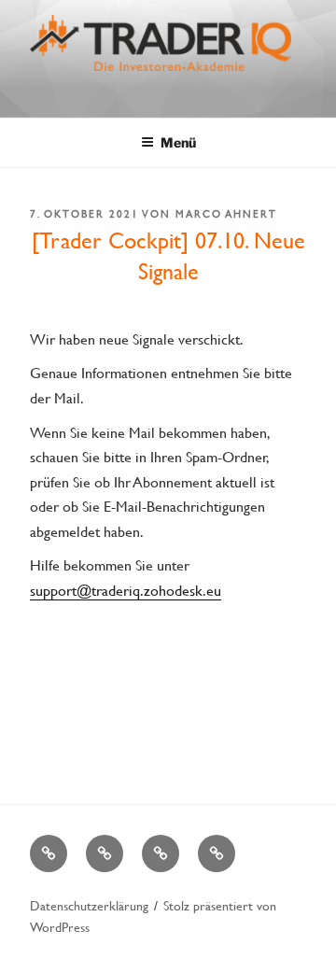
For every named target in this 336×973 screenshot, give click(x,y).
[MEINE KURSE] (48, 853)
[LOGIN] (216, 853)
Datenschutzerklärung (89, 905)
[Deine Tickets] (160, 853)
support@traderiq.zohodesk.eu (125, 589)
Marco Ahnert (226, 213)
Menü (178, 142)
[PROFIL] (104, 853)
